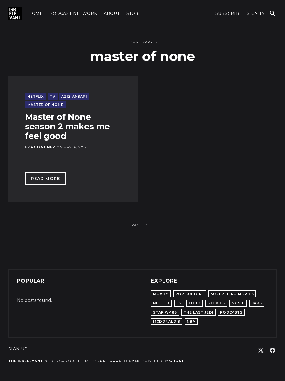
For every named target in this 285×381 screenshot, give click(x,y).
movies (161, 294)
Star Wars (165, 312)
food (195, 303)
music (238, 303)
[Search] (272, 13)
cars (256, 303)
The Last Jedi (198, 312)
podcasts (231, 312)
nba (191, 321)
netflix (35, 96)
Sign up (18, 348)
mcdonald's (166, 321)
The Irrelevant (25, 361)
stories (216, 303)
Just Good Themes (118, 361)
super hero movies (232, 294)
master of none (45, 105)
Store (134, 13)
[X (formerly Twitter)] (261, 350)
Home (35, 13)
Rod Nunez (43, 147)
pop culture (189, 294)
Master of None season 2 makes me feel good (67, 126)
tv (52, 96)
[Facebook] (272, 350)
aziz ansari (74, 96)
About (112, 13)
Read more (48, 180)
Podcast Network (73, 13)
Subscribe (228, 13)
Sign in (256, 13)
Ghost (176, 361)
